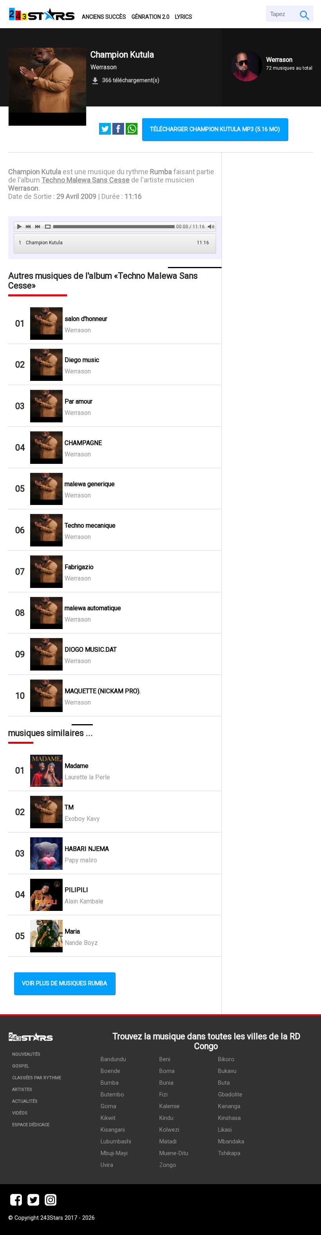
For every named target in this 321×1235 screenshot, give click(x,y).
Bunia (166, 1083)
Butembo (112, 1094)
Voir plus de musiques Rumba (64, 983)
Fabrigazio (79, 567)
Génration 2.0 (151, 17)
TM (69, 807)
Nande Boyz (81, 943)
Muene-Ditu (173, 1153)
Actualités (25, 1101)
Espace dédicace (30, 1124)
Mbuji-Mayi (114, 1153)
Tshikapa (229, 1153)
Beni (164, 1059)
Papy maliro (81, 860)
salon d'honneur (86, 319)
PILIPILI (76, 890)
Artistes (22, 1089)
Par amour (78, 401)
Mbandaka (231, 1141)
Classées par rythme (36, 1077)
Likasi (225, 1130)
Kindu (166, 1118)
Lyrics (183, 17)
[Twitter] (105, 129)
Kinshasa (229, 1118)
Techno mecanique (90, 525)
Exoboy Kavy (82, 818)
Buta (224, 1083)
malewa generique (90, 484)
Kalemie (169, 1106)
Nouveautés (26, 1054)
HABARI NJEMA (87, 849)
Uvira (107, 1165)
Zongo (167, 1165)
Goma (108, 1106)
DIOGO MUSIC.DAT (91, 649)
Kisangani (113, 1130)
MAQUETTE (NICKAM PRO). (103, 691)
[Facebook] (118, 129)
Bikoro (226, 1059)
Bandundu (113, 1059)
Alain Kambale (84, 901)
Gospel (20, 1066)
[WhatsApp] (131, 129)
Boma (167, 1071)
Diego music (82, 360)
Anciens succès (104, 17)
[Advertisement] (267, 392)
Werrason (103, 67)
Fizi (163, 1094)
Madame (76, 766)
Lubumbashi (116, 1141)
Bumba (110, 1083)
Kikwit (108, 1118)
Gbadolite (230, 1094)
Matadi (168, 1141)
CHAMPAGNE (83, 443)
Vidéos (19, 1113)
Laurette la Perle (87, 777)
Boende (110, 1071)
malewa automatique (93, 608)
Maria (72, 931)
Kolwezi (169, 1130)
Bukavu (227, 1071)
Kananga (229, 1106)
